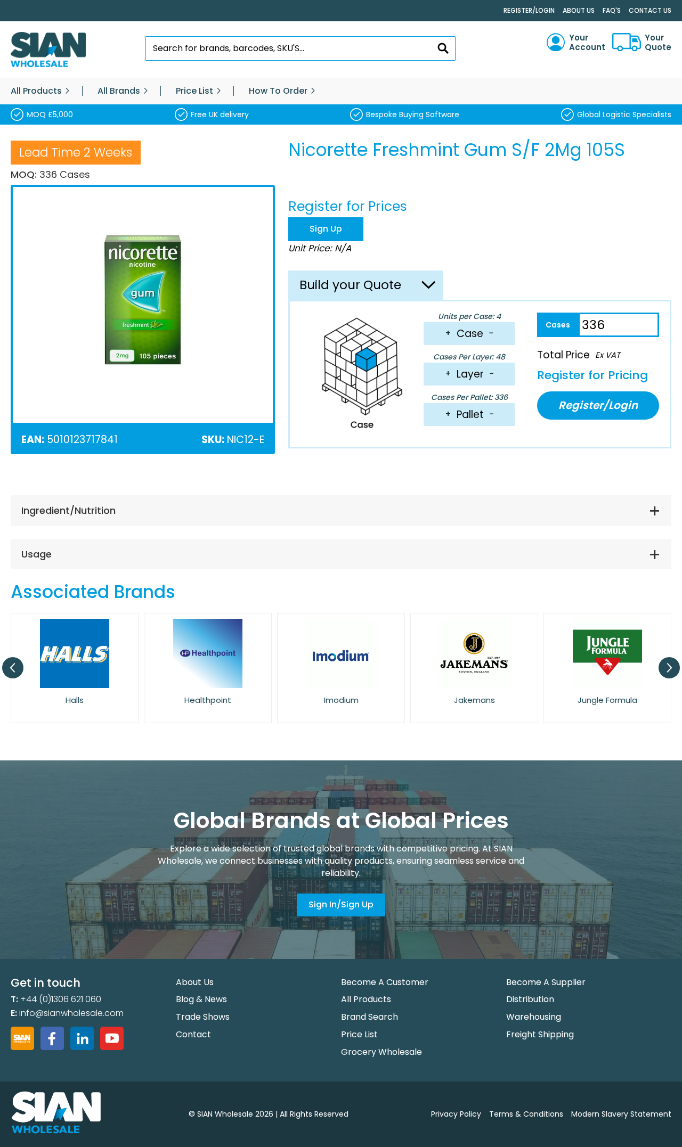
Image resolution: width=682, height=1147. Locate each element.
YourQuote (658, 42)
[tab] (341, 510)
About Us (579, 10)
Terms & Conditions (526, 1114)
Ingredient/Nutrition (68, 510)
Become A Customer (384, 982)
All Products (366, 999)
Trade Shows (203, 1017)
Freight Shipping (540, 1034)
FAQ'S (612, 10)
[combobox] (300, 48)
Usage (36, 554)
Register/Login (529, 10)
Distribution (530, 999)
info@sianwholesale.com (71, 1013)
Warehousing (533, 1017)
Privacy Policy (456, 1114)
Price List (359, 1034)
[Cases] (557, 325)
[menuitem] (36, 91)
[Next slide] (669, 667)
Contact (193, 1034)
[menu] (341, 91)
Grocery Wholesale (381, 1052)
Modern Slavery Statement (621, 1114)
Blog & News (201, 999)
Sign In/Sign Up (341, 904)
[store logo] (48, 50)
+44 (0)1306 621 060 (60, 999)
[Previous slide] (12, 667)
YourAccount (587, 42)
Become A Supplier (546, 982)
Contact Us (650, 10)
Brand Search (369, 1017)
